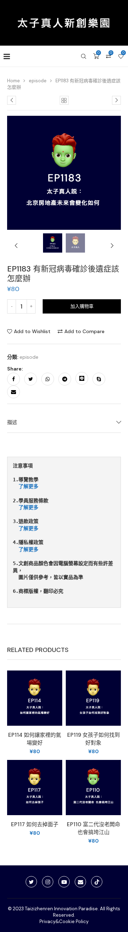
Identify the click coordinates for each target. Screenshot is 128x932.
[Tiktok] (96, 881)
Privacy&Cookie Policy (64, 921)
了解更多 (28, 486)
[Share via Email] (13, 391)
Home (13, 81)
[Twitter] (31, 881)
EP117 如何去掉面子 (34, 824)
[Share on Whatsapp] (47, 379)
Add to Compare (84, 331)
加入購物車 (82, 306)
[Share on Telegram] (64, 379)
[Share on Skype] (98, 379)
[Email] (80, 881)
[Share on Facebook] (13, 379)
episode (38, 81)
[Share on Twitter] (30, 379)
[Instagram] (47, 881)
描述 (12, 422)
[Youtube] (64, 881)
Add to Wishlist (32, 331)
